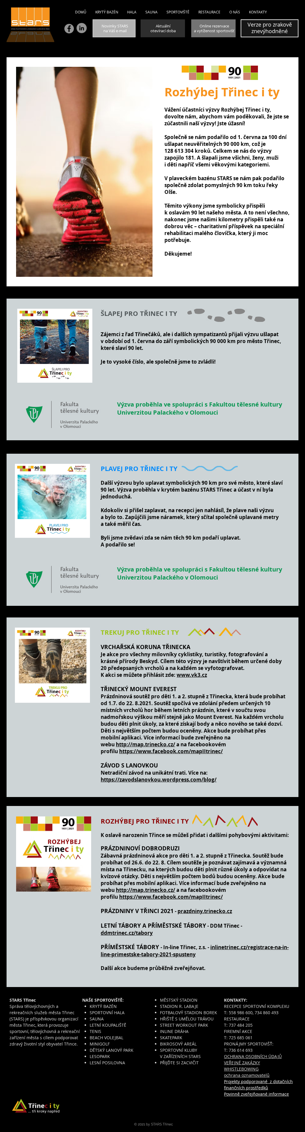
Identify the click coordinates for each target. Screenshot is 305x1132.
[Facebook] (69, 28)
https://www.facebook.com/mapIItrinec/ (171, 751)
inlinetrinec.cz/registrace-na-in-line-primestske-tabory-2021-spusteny (195, 951)
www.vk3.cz (192, 674)
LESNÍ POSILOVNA (107, 1062)
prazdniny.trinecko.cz (205, 911)
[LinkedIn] (82, 28)
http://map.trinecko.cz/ (145, 744)
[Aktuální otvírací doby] (163, 28)
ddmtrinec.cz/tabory (127, 932)
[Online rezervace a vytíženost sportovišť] (213, 28)
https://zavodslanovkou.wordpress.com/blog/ (159, 779)
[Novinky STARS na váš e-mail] (114, 28)
